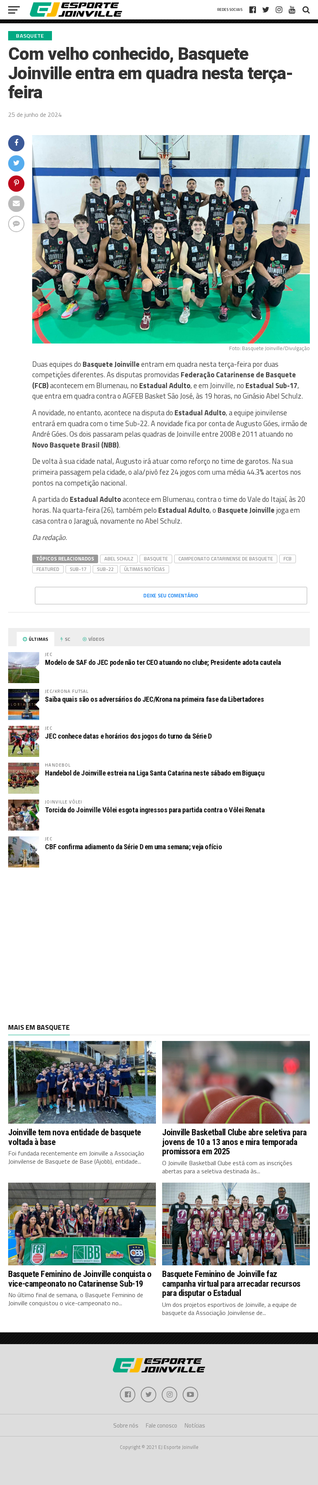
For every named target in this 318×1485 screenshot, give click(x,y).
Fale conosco (161, 1425)
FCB (287, 558)
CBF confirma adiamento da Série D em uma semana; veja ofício (133, 847)
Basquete (156, 558)
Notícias (195, 1425)
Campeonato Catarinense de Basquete (225, 558)
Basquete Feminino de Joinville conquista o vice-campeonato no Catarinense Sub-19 (79, 1279)
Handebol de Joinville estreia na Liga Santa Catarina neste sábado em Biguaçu (154, 773)
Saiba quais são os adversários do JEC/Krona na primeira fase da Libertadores (154, 699)
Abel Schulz (118, 558)
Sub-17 (78, 569)
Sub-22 (105, 569)
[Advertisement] (158, 935)
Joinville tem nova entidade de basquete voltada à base (74, 1137)
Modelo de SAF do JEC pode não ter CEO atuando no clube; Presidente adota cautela (163, 662)
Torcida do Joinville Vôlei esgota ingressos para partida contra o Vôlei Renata (154, 810)
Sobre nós (125, 1425)
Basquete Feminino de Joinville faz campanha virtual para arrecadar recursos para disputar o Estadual (231, 1283)
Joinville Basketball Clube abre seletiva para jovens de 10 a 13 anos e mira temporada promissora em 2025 (234, 1141)
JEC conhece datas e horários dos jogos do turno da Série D (128, 736)
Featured (47, 569)
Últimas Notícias (144, 569)
